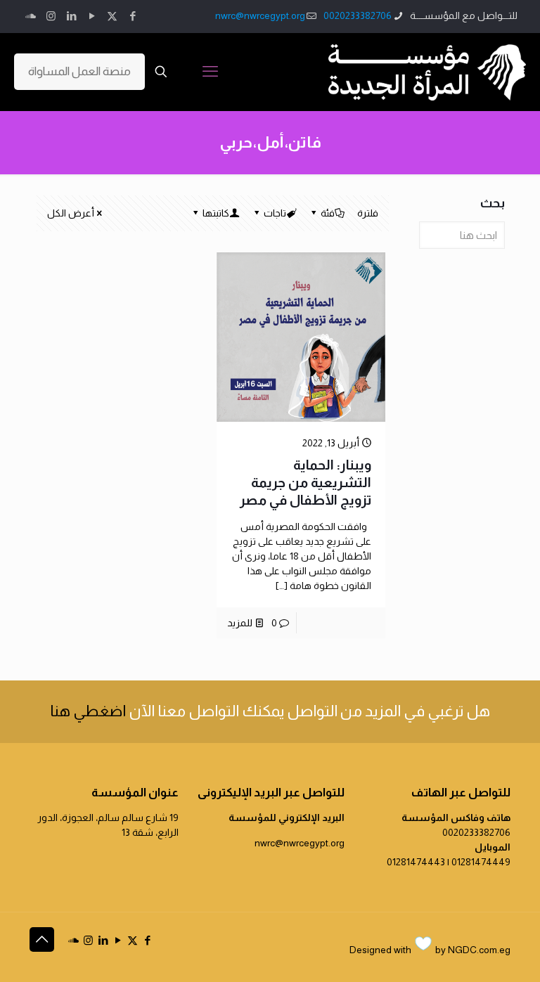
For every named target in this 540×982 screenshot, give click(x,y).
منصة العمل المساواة (79, 71)
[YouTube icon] (91, 16)
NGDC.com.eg (479, 949)
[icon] (30, 16)
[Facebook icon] (132, 16)
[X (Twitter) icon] (112, 16)
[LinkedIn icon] (71, 16)
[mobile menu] (210, 72)
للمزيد (239, 622)
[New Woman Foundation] (427, 71)
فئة (328, 213)
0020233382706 (357, 15)
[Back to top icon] (42, 939)
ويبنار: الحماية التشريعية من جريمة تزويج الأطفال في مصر (305, 483)
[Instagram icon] (51, 16)
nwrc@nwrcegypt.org (260, 15)
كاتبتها (215, 213)
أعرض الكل (70, 213)
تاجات (275, 213)
